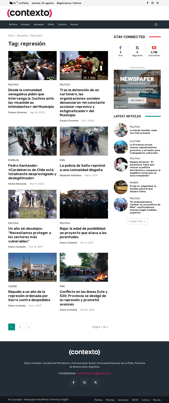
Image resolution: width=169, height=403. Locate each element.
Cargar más (136, 221)
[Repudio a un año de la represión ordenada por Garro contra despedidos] (32, 267)
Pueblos (13, 160)
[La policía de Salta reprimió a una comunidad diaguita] (84, 141)
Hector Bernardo (17, 184)
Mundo (134, 183)
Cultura (135, 141)
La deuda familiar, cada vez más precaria (143, 131)
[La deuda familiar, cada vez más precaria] (121, 130)
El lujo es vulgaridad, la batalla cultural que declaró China (143, 189)
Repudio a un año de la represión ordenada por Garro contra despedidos (29, 296)
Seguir (137, 46)
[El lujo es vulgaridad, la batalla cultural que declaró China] (121, 187)
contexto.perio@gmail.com (93, 373)
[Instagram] (152, 3)
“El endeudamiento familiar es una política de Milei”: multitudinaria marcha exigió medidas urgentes (145, 207)
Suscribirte (154, 46)
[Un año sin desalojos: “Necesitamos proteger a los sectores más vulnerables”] (32, 204)
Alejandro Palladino (71, 175)
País (62, 160)
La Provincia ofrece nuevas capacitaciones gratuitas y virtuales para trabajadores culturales (145, 148)
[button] (156, 24)
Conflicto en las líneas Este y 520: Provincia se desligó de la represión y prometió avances (84, 298)
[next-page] (28, 327)
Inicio (11, 35)
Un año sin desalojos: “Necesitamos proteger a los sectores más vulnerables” (29, 234)
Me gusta (120, 46)
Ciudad (12, 286)
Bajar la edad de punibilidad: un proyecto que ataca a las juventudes (83, 232)
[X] (157, 3)
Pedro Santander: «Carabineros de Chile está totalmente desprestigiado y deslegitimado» (32, 171)
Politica (13, 85)
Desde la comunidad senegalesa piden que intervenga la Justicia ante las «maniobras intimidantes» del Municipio (31, 98)
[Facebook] (147, 3)
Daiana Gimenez (17, 112)
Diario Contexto (17, 247)
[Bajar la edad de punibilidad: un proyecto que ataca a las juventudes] (84, 204)
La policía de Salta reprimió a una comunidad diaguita (82, 167)
